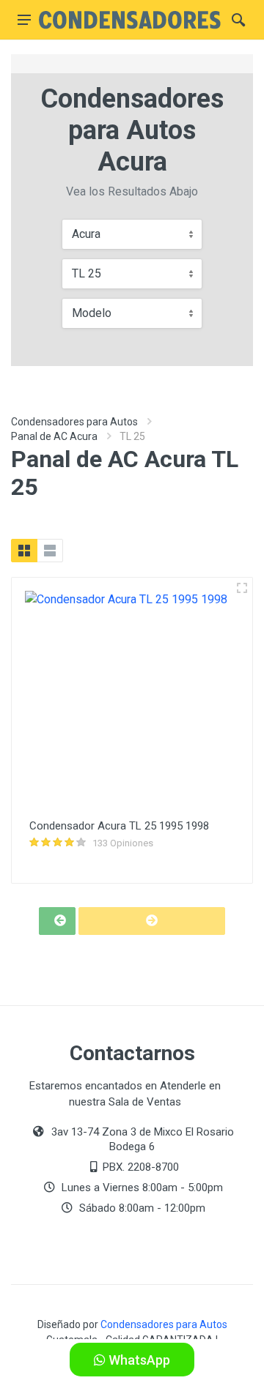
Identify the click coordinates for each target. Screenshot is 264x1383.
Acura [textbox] (86, 234)
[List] (50, 550)
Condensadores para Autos (74, 422)
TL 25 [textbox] (86, 273)
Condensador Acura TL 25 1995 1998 (119, 825)
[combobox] (132, 234)
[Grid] (24, 550)
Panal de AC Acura (54, 436)
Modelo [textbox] (91, 313)
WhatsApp (138, 1360)
